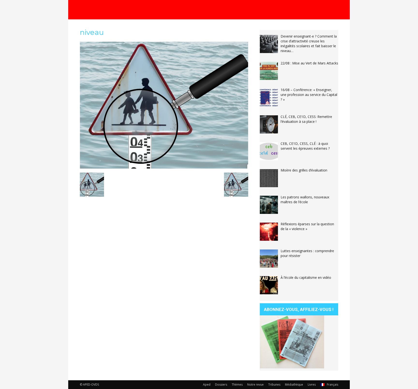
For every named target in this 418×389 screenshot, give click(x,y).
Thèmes (237, 384)
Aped (206, 384)
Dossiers (221, 384)
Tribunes (274, 384)
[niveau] (164, 167)
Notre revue (255, 384)
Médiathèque (294, 384)
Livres (312, 384)
